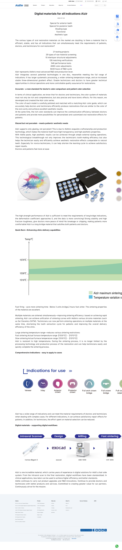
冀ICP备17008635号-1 (66, 539)
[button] (98, 1)
